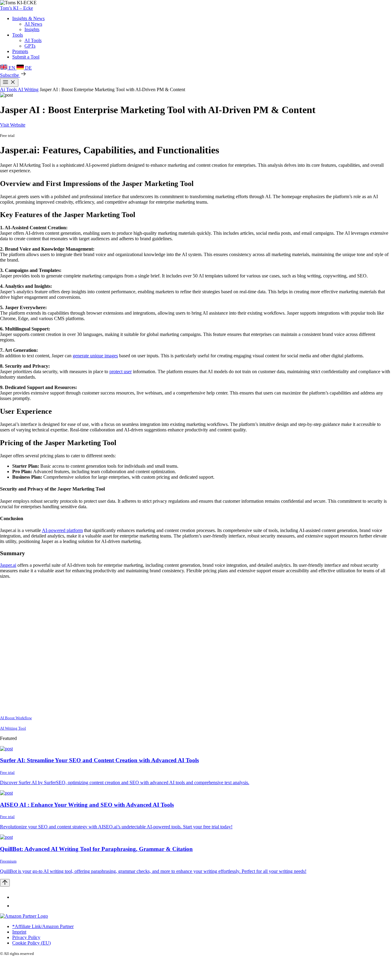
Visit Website (12, 124)
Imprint (19, 931)
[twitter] (16, 905)
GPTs (29, 45)
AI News (33, 24)
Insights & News (28, 18)
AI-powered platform (62, 530)
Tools (17, 35)
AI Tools (33, 40)
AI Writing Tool (13, 728)
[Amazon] (24, 916)
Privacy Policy (26, 937)
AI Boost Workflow (16, 718)
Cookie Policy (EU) (31, 942)
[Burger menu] (9, 82)
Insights (31, 29)
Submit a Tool (25, 56)
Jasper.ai (8, 565)
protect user (120, 371)
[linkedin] (16, 897)
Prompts (20, 51)
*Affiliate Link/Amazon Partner (43, 926)
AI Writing (28, 89)
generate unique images (95, 355)
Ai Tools (9, 89)
